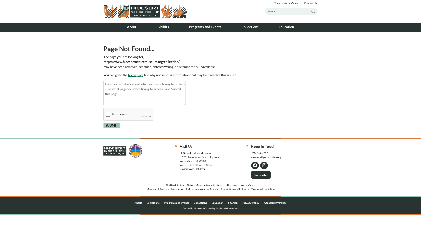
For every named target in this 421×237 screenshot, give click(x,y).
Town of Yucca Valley (286, 3)
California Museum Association (257, 188)
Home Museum (145, 11)
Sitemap (233, 202)
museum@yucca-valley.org (266, 156)
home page (135, 75)
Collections (250, 27)
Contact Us (310, 3)
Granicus (198, 208)
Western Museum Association (217, 188)
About (131, 27)
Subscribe (260, 175)
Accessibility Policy (275, 202)
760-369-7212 (259, 153)
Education (286, 27)
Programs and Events (205, 27)
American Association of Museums (179, 188)
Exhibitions (153, 202)
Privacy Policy (250, 202)
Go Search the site (313, 11)
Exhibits (163, 27)
